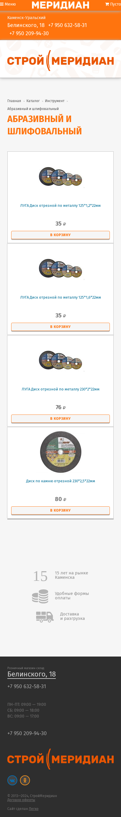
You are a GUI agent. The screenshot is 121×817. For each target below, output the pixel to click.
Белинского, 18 (31, 674)
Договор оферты (21, 800)
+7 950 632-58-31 (67, 25)
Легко (33, 809)
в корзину (60, 235)
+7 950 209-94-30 (29, 34)
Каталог (33, 101)
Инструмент (54, 101)
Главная (14, 101)
